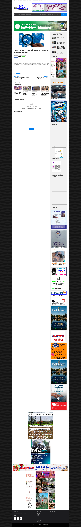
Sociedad (23, 14)
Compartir (16, 57)
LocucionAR (42, 525)
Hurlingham (50, 14)
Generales (17, 14)
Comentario (16, 119)
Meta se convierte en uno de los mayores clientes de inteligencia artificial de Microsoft (35, 93)
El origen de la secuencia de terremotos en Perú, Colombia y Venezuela (26, 93)
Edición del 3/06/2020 (35, 0)
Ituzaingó (44, 14)
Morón (39, 14)
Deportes (34, 14)
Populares (64, 14)
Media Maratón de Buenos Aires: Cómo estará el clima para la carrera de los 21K (61, 47)
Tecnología (28, 14)
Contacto (41, 0)
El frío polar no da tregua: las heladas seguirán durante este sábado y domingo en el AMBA (61, 52)
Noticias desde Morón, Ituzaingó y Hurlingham (23, 0)
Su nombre (15, 114)
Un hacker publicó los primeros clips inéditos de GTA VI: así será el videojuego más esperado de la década (17, 92)
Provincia (56, 14)
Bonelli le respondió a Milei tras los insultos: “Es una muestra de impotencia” (61, 42)
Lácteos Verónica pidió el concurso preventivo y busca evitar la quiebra (61, 38)
